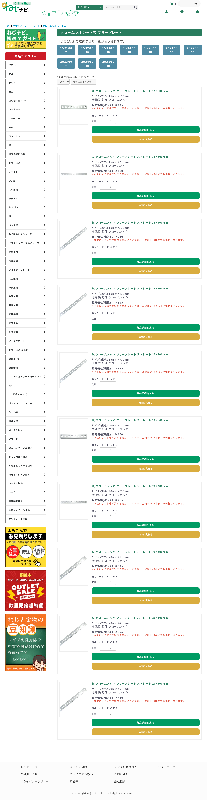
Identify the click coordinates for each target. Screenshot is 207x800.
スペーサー (14, 118)
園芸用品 (13, 323)
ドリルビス (15, 162)
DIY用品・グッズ (18, 394)
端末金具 (13, 225)
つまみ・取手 (16, 483)
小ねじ (12, 64)
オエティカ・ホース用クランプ (25, 376)
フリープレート (32, 25)
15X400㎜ (129, 50)
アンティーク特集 (18, 519)
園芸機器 (13, 314)
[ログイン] (198, 12)
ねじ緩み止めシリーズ (20, 234)
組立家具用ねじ (17, 153)
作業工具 (13, 287)
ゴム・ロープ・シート (20, 403)
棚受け (12, 385)
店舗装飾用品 (16, 501)
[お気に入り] (182, 12)
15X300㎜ (108, 50)
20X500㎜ (108, 63)
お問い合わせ (122, 774)
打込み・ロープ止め (19, 474)
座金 (11, 91)
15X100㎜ (66, 50)
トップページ (29, 767)
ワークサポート (17, 340)
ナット (12, 82)
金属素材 (13, 251)
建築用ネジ (15, 358)
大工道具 (13, 278)
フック (12, 492)
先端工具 (13, 296)
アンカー (13, 180)
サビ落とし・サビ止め (20, 465)
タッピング (15, 136)
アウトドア (15, 438)
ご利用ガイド (29, 774)
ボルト (12, 73)
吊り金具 (13, 189)
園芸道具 (13, 332)
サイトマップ (166, 767)
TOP (7, 25)
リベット (13, 171)
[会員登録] (166, 12)
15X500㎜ (150, 50)
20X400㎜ (87, 63)
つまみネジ (15, 109)
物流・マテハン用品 (19, 510)
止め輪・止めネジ (18, 100)
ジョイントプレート (19, 269)
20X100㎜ (171, 50)
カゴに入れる (145, 139)
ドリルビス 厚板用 (18, 349)
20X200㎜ (192, 50)
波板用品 (13, 198)
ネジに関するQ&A (81, 774)
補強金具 (17, 25)
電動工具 (13, 305)
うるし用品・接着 (18, 456)
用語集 (74, 781)
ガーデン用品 (16, 429)
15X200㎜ (87, 50)
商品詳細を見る (145, 130)
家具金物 (13, 421)
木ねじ (12, 127)
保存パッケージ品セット (22, 447)
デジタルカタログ (125, 767)
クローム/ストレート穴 (54, 25)
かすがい (13, 207)
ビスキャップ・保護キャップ (24, 242)
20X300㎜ (66, 63)
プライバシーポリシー (34, 781)
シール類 (13, 412)
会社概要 (119, 781)
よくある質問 (78, 767)
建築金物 (13, 367)
